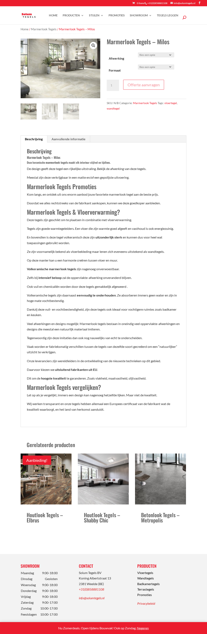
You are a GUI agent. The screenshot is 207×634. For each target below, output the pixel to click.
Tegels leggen (167, 15)
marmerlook (53, 162)
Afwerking (116, 58)
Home (53, 15)
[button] (93, 45)
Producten (71, 15)
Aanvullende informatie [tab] (69, 139)
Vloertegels (145, 573)
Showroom (139, 15)
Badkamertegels (148, 584)
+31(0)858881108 (91, 589)
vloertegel (170, 103)
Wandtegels (145, 578)
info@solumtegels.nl (92, 598)
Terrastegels (145, 589)
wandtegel (113, 108)
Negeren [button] (143, 628)
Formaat (115, 70)
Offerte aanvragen (144, 84)
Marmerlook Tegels (44, 29)
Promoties (117, 15)
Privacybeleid (146, 603)
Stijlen (94, 15)
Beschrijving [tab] (34, 139)
